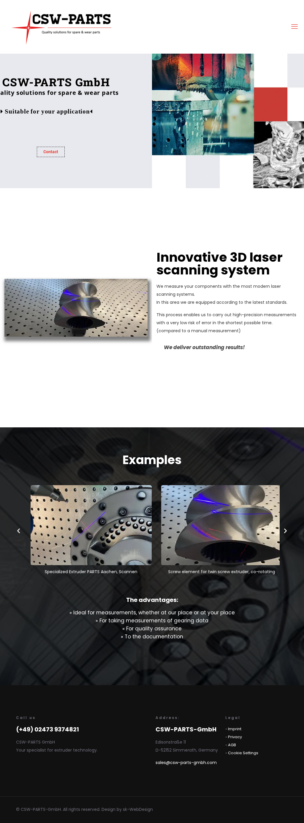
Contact (50, 151)
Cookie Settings (243, 753)
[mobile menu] (294, 27)
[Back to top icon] (275, 811)
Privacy (235, 737)
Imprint (234, 729)
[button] (18, 531)
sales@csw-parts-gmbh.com (186, 763)
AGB (232, 745)
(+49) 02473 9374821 (47, 729)
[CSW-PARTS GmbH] (62, 26)
